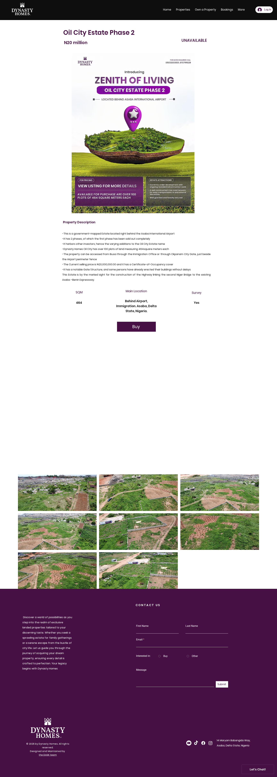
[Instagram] (210, 743)
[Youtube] (188, 743)
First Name (142, 626)
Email (139, 639)
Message (141, 670)
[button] (57, 492)
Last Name (191, 626)
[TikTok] (196, 743)
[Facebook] (203, 743)
